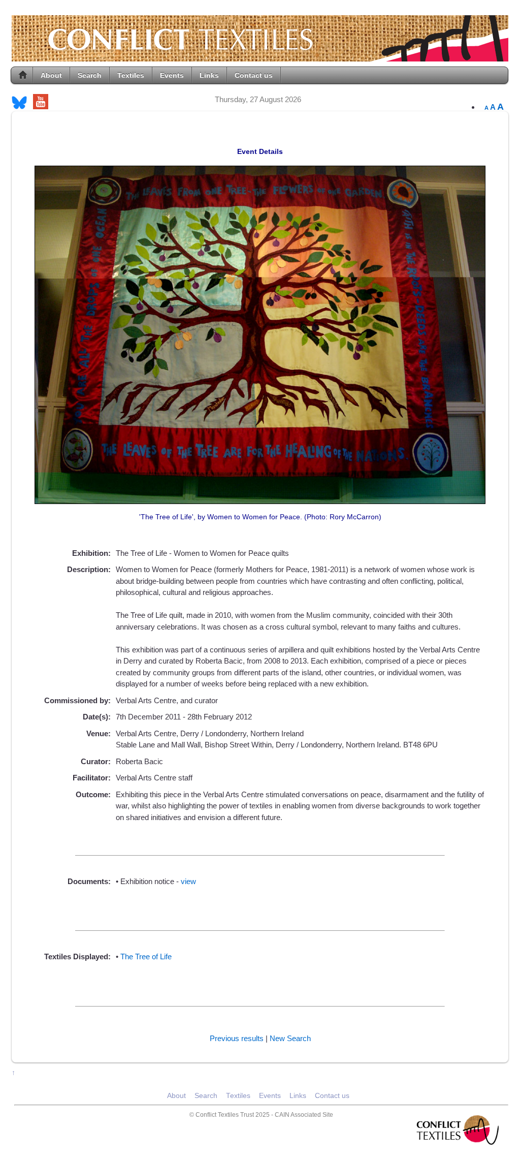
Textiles (130, 75)
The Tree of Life (146, 956)
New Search (290, 1038)
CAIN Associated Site (304, 1114)
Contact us (254, 75)
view (188, 881)
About (51, 75)
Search (90, 75)
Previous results (237, 1038)
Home (23, 75)
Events (172, 75)
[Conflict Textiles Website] (260, 56)
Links (209, 75)
